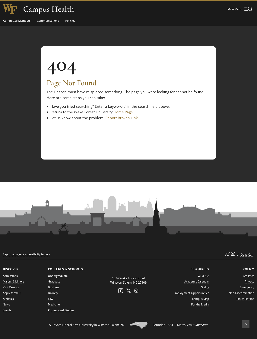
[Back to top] (245, 324)
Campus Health (48, 9)
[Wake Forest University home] (10, 9)
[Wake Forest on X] (128, 291)
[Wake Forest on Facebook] (120, 291)
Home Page (123, 112)
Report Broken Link (121, 117)
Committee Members (16, 20)
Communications (48, 20)
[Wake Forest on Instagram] (136, 291)
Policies (70, 20)
